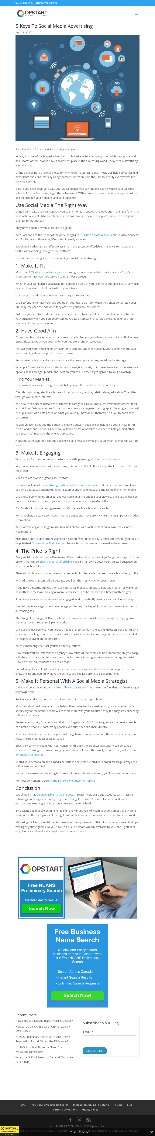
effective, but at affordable (55, 561)
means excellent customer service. (74, 780)
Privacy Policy (89, 1109)
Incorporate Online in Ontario (91, 1105)
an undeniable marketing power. (56, 794)
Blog (129, 1105)
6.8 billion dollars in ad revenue (99, 235)
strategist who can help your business (72, 485)
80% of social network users (46, 272)
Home (22, 1105)
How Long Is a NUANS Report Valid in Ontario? (44, 1020)
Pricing (118, 1105)
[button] (9, 1131)
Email (88, 1031)
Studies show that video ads (49, 543)
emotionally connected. (30, 754)
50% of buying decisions (70, 687)
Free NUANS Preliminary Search (49, 1105)
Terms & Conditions (65, 1109)
